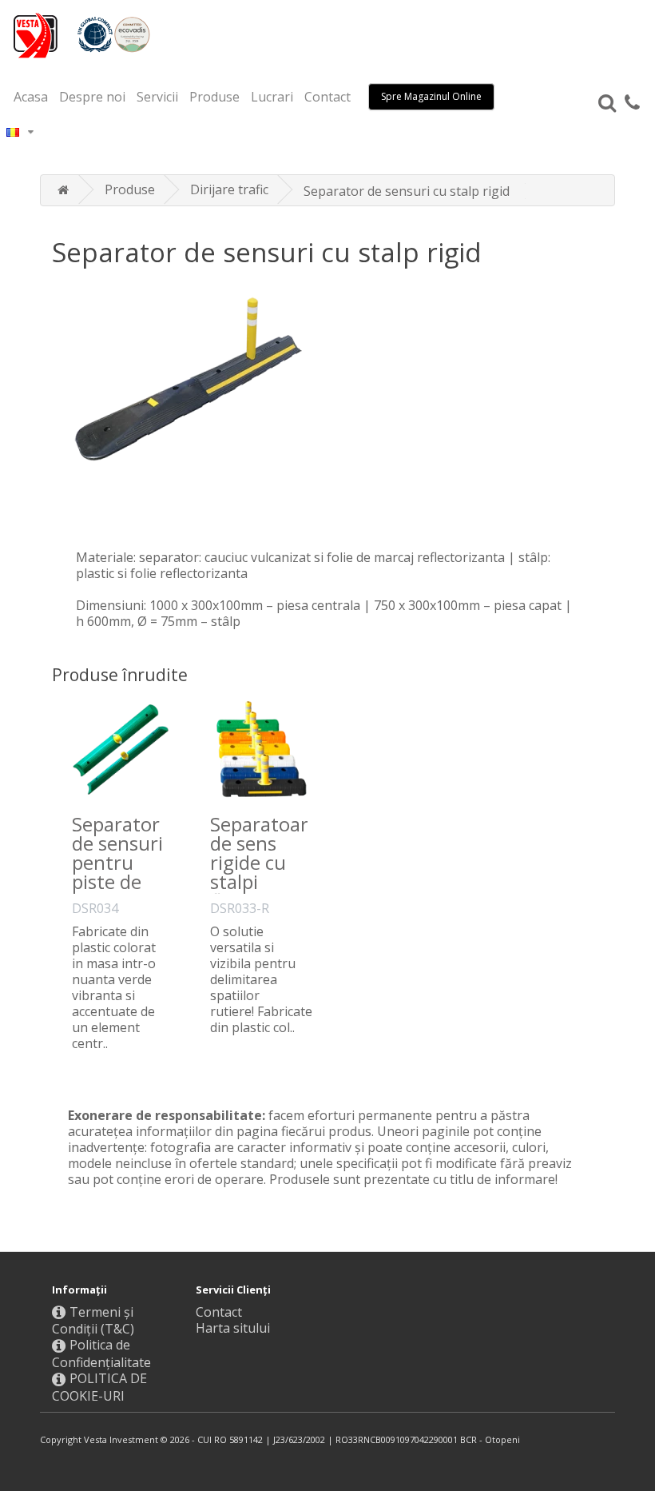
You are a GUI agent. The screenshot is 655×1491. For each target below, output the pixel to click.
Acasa (31, 97)
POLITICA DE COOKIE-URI (99, 1387)
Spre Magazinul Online (431, 96)
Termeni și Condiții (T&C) (93, 1320)
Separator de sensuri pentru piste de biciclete (117, 862)
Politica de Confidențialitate (101, 1353)
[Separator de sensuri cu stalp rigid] (327, 398)
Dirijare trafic (229, 189)
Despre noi (92, 97)
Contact (327, 97)
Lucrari (272, 97)
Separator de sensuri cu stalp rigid (407, 191)
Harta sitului (233, 1328)
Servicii (157, 97)
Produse (214, 97)
